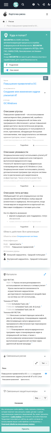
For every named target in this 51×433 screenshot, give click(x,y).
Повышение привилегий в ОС (20, 83)
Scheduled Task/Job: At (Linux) (23, 307)
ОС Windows (10, 103)
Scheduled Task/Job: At (20, 310)
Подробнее (13, 65)
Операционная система (27, 236)
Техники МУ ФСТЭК (12, 312)
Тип (43, 363)
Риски (11, 21)
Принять (25, 429)
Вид (36, 398)
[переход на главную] (4, 21)
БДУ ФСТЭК (9, 280)
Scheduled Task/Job (17, 304)
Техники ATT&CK (11, 301)
